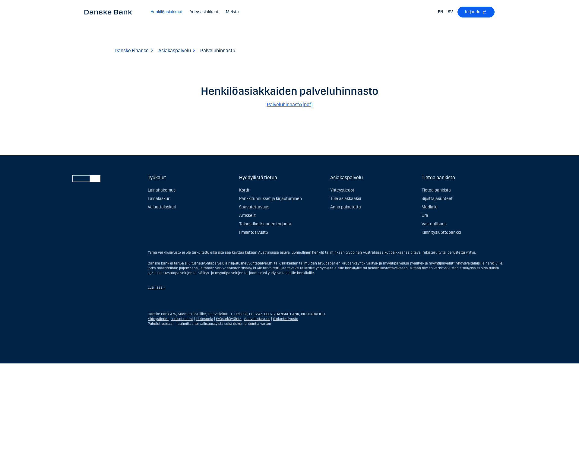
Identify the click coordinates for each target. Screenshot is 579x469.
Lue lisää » (156, 287)
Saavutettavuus (254, 207)
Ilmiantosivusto (253, 232)
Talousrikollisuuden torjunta (265, 224)
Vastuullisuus (434, 224)
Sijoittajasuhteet (437, 198)
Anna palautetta (345, 207)
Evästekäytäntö (229, 319)
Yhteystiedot (342, 190)
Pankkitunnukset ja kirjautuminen (270, 198)
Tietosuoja (204, 319)
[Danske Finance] (110, 11)
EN (440, 11)
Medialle (430, 207)
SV (450, 11)
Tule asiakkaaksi (345, 198)
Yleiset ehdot (182, 319)
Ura (425, 215)
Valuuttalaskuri (162, 207)
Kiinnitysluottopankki (441, 232)
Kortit (244, 190)
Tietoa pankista (436, 190)
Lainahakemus (162, 190)
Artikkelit (247, 215)
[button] (166, 12)
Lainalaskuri (159, 198)
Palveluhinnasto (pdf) (289, 104)
